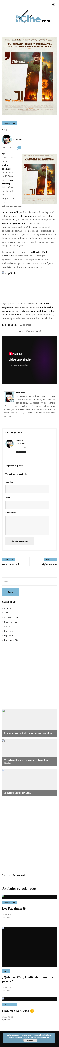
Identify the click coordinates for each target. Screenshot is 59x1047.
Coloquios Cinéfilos (12, 622)
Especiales (8, 635)
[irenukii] (9, 396)
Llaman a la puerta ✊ (18, 1011)
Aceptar (30, 1040)
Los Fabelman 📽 (14, 908)
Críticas (7, 626)
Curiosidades (9, 631)
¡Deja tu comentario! (19, 541)
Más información (43, 1037)
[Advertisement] (29, 676)
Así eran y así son (11, 617)
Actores (7, 608)
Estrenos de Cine (9, 123)
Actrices (7, 613)
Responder (21, 452)
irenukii (19, 139)
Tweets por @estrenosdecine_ (15, 875)
